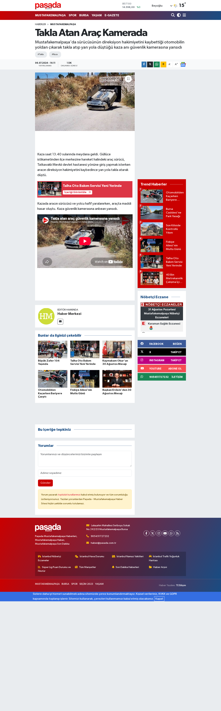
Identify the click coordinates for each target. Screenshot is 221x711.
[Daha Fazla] (163, 64)
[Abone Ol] (183, 64)
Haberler (40, 24)
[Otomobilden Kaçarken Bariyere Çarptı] (52, 378)
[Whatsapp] (171, 533)
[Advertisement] (162, 124)
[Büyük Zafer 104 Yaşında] (52, 349)
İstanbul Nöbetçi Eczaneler (49, 558)
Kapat (159, 598)
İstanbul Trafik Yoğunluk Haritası (164, 558)
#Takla (41, 54)
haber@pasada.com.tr (103, 543)
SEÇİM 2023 (86, 584)
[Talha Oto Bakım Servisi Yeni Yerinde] (85, 349)
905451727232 (100, 536)
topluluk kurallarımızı (69, 494)
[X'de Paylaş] (150, 64)
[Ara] (173, 15)
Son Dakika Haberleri (127, 567)
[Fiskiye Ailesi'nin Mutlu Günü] (85, 378)
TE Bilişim (181, 585)
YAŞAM (97, 15)
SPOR (72, 15)
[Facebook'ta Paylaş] (144, 64)
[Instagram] (159, 533)
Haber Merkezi (69, 314)
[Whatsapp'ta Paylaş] (157, 64)
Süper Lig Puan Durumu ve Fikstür (54, 569)
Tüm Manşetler (87, 567)
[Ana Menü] (183, 15)
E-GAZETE (112, 15)
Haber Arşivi (160, 567)
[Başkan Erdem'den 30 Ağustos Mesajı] (117, 378)
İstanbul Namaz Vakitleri (130, 556)
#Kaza (54, 54)
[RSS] (177, 533)
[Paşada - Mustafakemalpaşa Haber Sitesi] (48, 5)
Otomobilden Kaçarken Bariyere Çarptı (50, 393)
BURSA (84, 15)
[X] (152, 533)
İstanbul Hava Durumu (92, 556)
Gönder (45, 482)
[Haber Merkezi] (46, 316)
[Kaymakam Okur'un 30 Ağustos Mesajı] (117, 349)
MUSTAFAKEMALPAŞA (50, 15)
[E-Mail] (60, 322)
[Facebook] (146, 533)
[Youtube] (165, 533)
